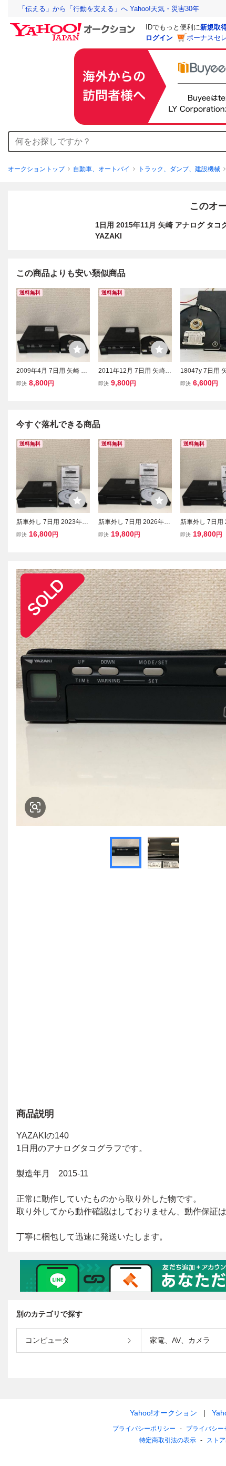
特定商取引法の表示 (167, 1440)
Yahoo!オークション (163, 1413)
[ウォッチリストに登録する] (77, 349)
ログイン (159, 38)
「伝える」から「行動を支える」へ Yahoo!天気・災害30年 (108, 9)
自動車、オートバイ (101, 169)
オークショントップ (36, 169)
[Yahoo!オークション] (74, 26)
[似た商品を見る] (35, 807)
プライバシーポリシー (144, 1428)
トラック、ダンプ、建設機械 (179, 169)
